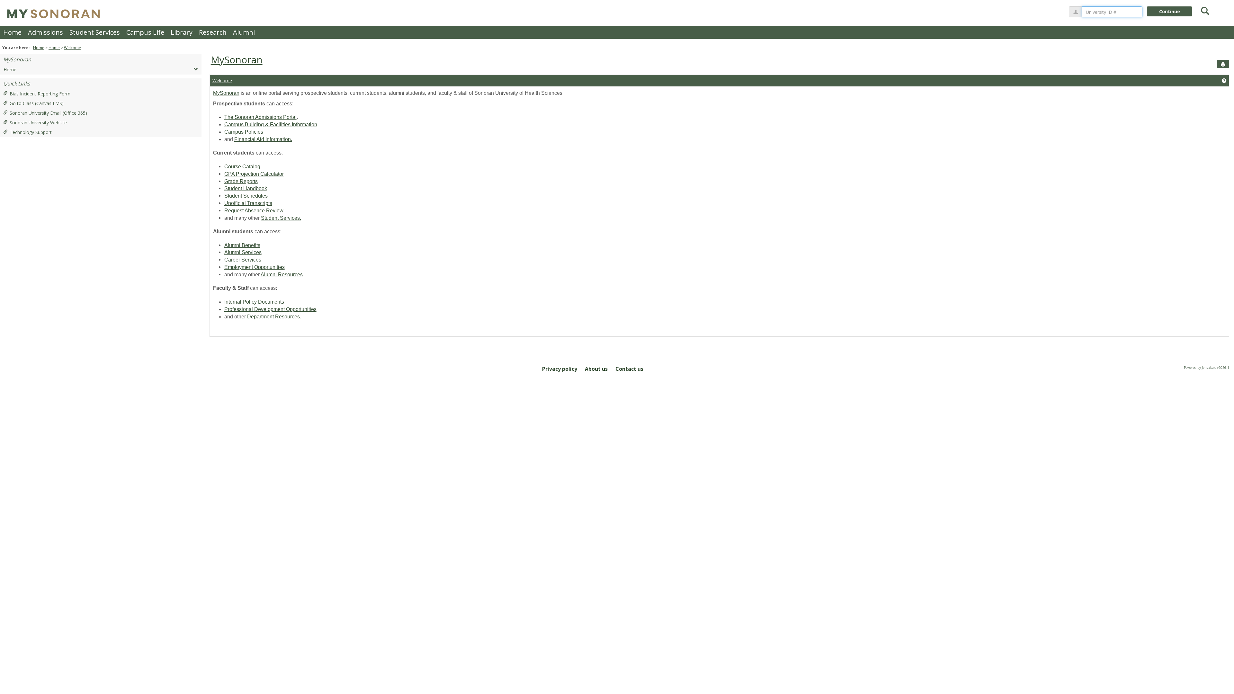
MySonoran (17, 59)
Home (12, 32)
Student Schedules (246, 196)
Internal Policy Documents (254, 302)
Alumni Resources (282, 274)
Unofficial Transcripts (248, 203)
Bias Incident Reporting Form (40, 94)
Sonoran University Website (38, 123)
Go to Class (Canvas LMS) (37, 103)
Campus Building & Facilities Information (270, 124)
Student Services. (281, 218)
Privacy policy (559, 368)
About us (596, 368)
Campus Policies (243, 132)
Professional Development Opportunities (270, 309)
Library (181, 32)
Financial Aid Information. (263, 139)
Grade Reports (241, 181)
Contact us (629, 368)
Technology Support (31, 132)
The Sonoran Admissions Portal (260, 117)
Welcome (72, 47)
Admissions (45, 32)
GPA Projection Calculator (254, 174)
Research (213, 32)
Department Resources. (274, 316)
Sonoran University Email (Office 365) (48, 113)
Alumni (244, 32)
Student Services (94, 32)
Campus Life (145, 32)
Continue (1169, 11)
